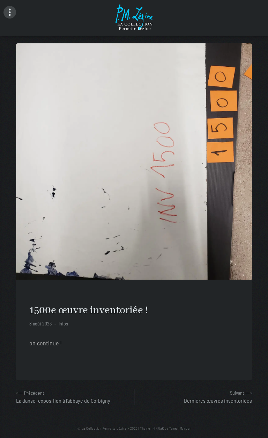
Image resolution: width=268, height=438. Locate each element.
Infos (63, 323)
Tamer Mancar (180, 428)
